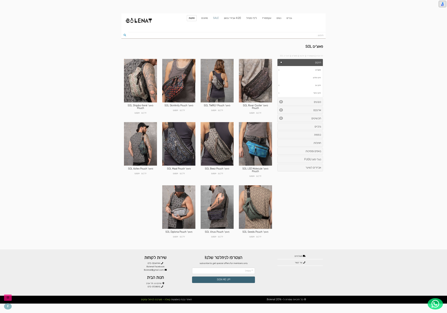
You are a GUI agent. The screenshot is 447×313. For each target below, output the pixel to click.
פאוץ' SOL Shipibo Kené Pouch (140, 107)
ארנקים (317, 110)
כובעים (317, 102)
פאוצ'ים (294, 56)
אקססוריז (310, 56)
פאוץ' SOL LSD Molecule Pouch (255, 170)
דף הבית (319, 56)
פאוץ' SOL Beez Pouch (217, 168)
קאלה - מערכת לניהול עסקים (155, 299)
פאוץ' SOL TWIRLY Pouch (217, 105)
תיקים (302, 56)
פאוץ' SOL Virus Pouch (217, 231)
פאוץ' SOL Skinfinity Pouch (178, 105)
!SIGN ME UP (223, 279)
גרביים (318, 126)
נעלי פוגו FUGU (312, 159)
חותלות (317, 143)
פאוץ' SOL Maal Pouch (179, 168)
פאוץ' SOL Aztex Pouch (140, 168)
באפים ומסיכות (313, 151)
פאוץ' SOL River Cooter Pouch (255, 107)
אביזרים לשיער (313, 167)
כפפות (317, 134)
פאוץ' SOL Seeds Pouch (255, 231)
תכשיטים (316, 118)
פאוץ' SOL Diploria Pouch (178, 231)
